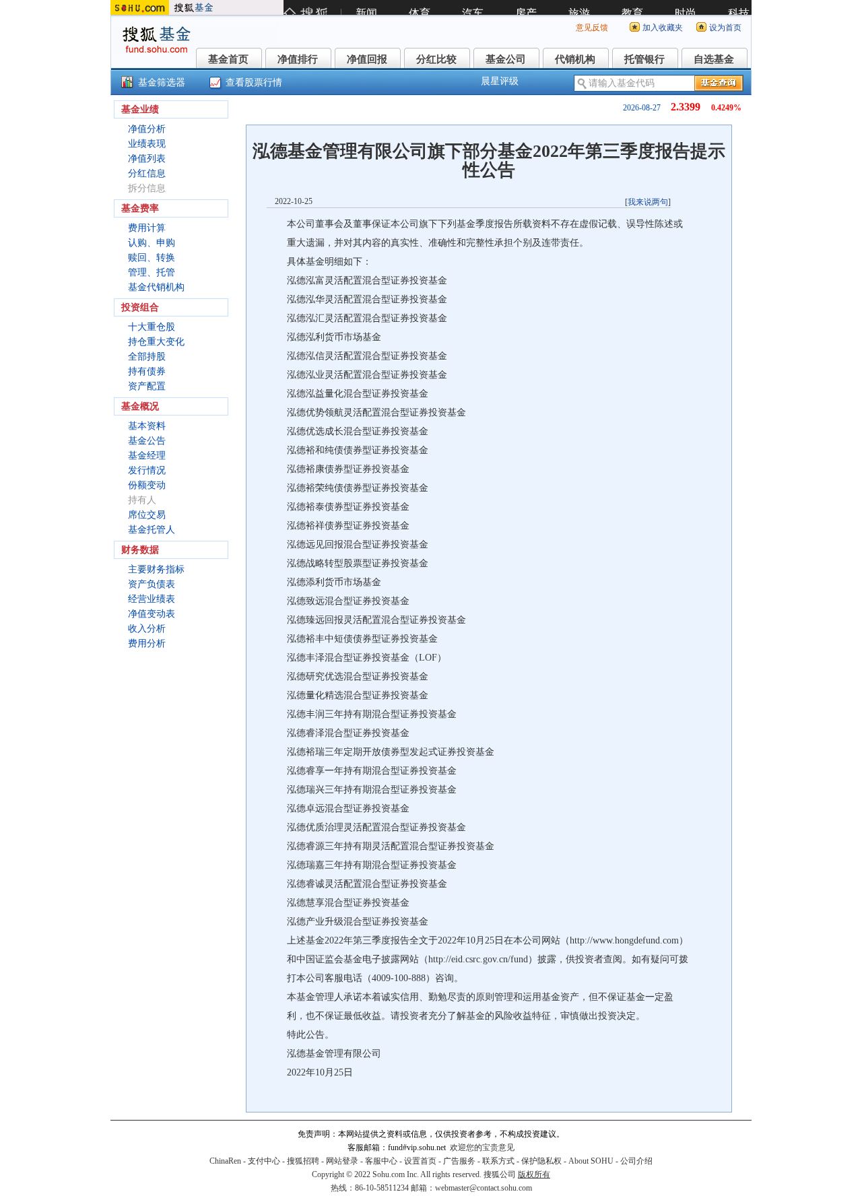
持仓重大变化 (156, 342)
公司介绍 (636, 1161)
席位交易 (147, 515)
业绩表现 (147, 144)
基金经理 (147, 456)
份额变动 (147, 485)
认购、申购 (151, 243)
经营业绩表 (151, 599)
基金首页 (228, 59)
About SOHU (591, 1161)
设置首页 (420, 1161)
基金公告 (147, 441)
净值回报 (367, 59)
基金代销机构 (156, 287)
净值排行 (297, 59)
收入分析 (147, 629)
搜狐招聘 (303, 1161)
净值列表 (147, 159)
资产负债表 (151, 584)
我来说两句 (648, 202)
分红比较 (436, 59)
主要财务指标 (156, 569)
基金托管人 (151, 530)
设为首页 (725, 27)
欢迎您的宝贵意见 (482, 1147)
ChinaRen (225, 1161)
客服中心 (381, 1161)
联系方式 (498, 1161)
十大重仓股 (151, 327)
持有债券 (147, 371)
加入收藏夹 (662, 27)
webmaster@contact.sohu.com (483, 1188)
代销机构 (575, 59)
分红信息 (147, 173)
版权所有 (534, 1174)
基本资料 (147, 426)
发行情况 (147, 470)
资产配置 (147, 386)
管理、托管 (151, 272)
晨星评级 (500, 81)
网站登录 (342, 1161)
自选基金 (714, 59)
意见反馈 (592, 27)
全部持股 (147, 357)
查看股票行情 (254, 82)
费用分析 (147, 643)
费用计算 (147, 228)
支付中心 (264, 1161)
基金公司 (506, 59)
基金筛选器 (161, 82)
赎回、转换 (151, 258)
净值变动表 (151, 614)
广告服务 (459, 1161)
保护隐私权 (541, 1161)
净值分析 (147, 129)
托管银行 (644, 59)
